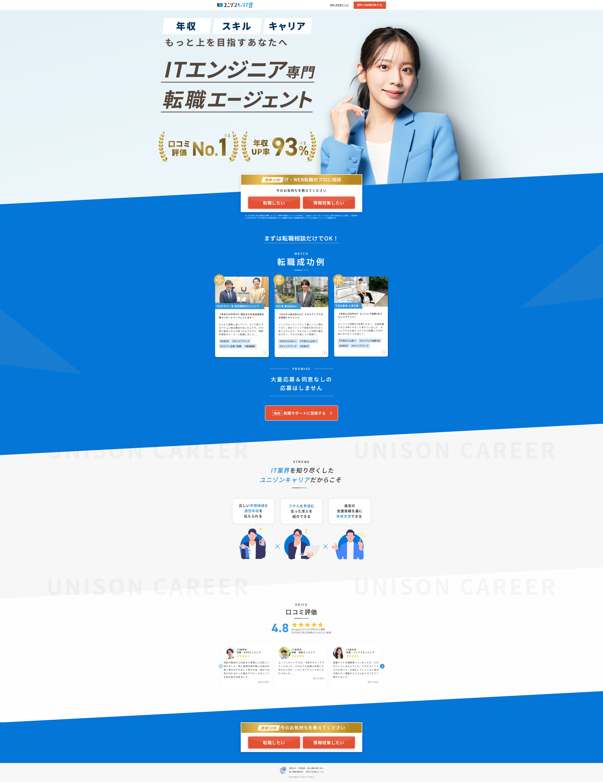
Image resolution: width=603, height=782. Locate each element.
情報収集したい (328, 203)
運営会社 (292, 768)
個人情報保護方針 (296, 772)
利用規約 (302, 768)
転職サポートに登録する (300, 413)
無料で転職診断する (369, 5)
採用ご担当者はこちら (339, 5)
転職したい (274, 203)
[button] (379, 667)
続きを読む (264, 682)
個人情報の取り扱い (316, 768)
